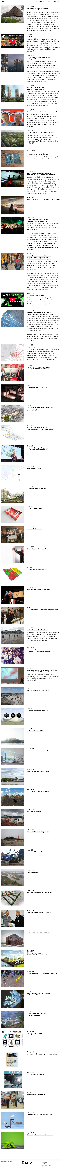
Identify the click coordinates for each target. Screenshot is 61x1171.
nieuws (49, 1)
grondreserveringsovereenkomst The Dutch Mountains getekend (38, 368)
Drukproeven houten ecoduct (37, 1094)
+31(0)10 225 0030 (46, 1165)
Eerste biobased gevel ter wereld (39, 933)
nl (55, 4)
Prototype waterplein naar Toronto (39, 1114)
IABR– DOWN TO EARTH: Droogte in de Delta (43, 199)
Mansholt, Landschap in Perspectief (39, 892)
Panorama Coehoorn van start (37, 387)
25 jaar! (29, 36)
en (58, 4)
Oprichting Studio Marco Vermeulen (40, 1135)
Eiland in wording (33, 872)
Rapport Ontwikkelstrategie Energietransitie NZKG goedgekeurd (40, 428)
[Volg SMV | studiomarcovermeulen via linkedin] (22, 1162)
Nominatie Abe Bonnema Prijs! (37, 549)
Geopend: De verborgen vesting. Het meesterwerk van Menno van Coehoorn (41, 173)
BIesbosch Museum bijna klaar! (38, 771)
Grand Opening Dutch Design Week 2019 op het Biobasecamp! (38, 220)
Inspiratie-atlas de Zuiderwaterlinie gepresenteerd (38, 650)
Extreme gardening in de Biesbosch (39, 791)
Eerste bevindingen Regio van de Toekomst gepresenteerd (37, 448)
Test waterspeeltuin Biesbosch (37, 630)
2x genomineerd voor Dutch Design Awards (42, 609)
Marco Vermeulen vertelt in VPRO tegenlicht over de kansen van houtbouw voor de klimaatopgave (39, 257)
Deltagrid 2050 (32, 347)
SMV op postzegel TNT (35, 1034)
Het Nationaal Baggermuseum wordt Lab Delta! (37, 9)
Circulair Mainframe (34, 468)
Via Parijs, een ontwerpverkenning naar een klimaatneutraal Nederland (40, 313)
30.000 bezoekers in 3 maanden (38, 751)
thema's (36, 1)
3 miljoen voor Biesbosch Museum (39, 912)
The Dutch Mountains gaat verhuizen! (40, 407)
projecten (42, 1)
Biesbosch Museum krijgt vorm (38, 832)
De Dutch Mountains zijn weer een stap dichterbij (35, 88)
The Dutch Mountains (34, 529)
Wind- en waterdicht (34, 811)
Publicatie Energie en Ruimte (37, 569)
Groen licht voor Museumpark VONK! (40, 132)
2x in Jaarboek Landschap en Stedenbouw (42, 1054)
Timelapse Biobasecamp (35, 295)
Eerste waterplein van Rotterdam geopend (42, 973)
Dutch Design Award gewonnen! (38, 589)
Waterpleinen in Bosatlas (35, 1074)
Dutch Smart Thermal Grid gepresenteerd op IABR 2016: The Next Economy (42, 671)
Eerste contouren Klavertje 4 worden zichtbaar (36, 1014)
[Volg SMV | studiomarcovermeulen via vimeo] (30, 1162)
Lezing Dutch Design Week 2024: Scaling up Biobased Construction (39, 58)
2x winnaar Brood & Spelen (36, 488)
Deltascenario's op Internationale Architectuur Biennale (38, 994)
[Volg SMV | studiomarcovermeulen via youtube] (26, 1162)
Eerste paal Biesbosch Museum (38, 852)
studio (54, 1)
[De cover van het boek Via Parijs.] (12, 318)
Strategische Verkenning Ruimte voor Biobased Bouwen (38, 153)
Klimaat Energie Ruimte (35, 508)
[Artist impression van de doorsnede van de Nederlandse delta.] (12, 205)
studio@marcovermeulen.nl (48, 1166)
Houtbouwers (44, 287)
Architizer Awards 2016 (35, 731)
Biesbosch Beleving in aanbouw (38, 690)
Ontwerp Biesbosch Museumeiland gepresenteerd (37, 953)
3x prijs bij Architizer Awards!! (37, 710)
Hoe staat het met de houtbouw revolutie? (42, 112)
